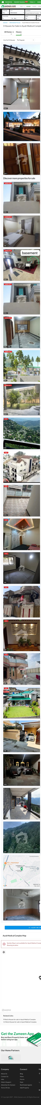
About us (4, 1074)
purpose (5, 10)
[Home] (2, 2)
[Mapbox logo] (6, 1010)
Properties (8, 2)
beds (27, 16)
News (22, 1076)
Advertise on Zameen (8, 1085)
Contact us (4, 1076)
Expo (21, 1082)
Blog (21, 1074)
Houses (19, 33)
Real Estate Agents (26, 1085)
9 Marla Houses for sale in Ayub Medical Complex (19, 1019)
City (11, 10)
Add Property (24, 1088)
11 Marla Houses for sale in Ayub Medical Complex (19, 1022)
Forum (22, 1079)
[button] (6, 12)
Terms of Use (5, 1088)
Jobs (2, 1079)
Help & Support (6, 1082)
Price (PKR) (5, 16)
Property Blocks (20, 2)
